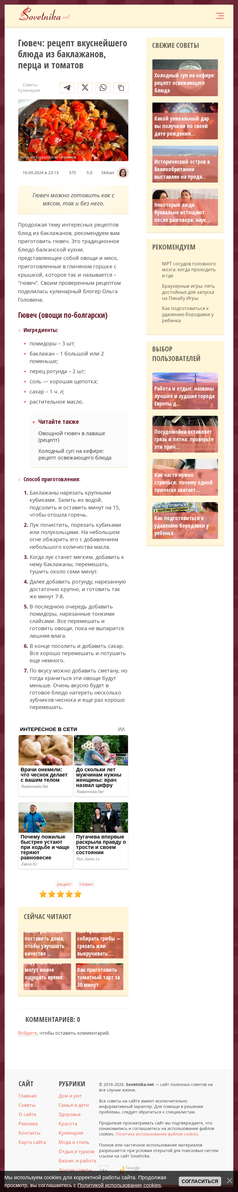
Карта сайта (32, 1142)
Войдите (27, 1033)
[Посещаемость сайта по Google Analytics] (130, 1170)
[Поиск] (184, 15)
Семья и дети (74, 1105)
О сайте (27, 1114)
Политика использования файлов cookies (157, 1134)
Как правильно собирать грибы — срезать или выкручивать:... (99, 942)
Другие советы (75, 1170)
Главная (28, 1096)
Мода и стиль (74, 1142)
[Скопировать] (121, 87)
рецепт (64, 884)
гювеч (86, 884)
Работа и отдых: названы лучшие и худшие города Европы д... (184, 396)
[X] (85, 87)
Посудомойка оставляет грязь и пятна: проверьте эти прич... (184, 439)
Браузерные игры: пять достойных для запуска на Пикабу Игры (188, 292)
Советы (27, 1105)
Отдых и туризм (77, 1151)
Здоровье (70, 1114)
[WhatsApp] (103, 87)
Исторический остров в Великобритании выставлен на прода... (182, 169)
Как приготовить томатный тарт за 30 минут (98, 977)
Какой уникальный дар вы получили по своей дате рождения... (181, 126)
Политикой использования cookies (119, 1185)
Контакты (29, 1133)
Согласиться (200, 1181)
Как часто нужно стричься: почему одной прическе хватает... (183, 482)
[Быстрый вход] (202, 15)
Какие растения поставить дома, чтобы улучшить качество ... (44, 942)
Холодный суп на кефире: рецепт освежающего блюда (74, 454)
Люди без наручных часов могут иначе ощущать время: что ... (44, 970)
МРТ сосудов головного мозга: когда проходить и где (189, 270)
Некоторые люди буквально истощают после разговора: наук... (182, 212)
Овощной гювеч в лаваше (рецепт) (71, 436)
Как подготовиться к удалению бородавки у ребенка (188, 314)
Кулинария (71, 1133)
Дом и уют (70, 1096)
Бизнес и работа (77, 1161)
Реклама (28, 1123)
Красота (68, 1123)
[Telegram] (67, 87)
